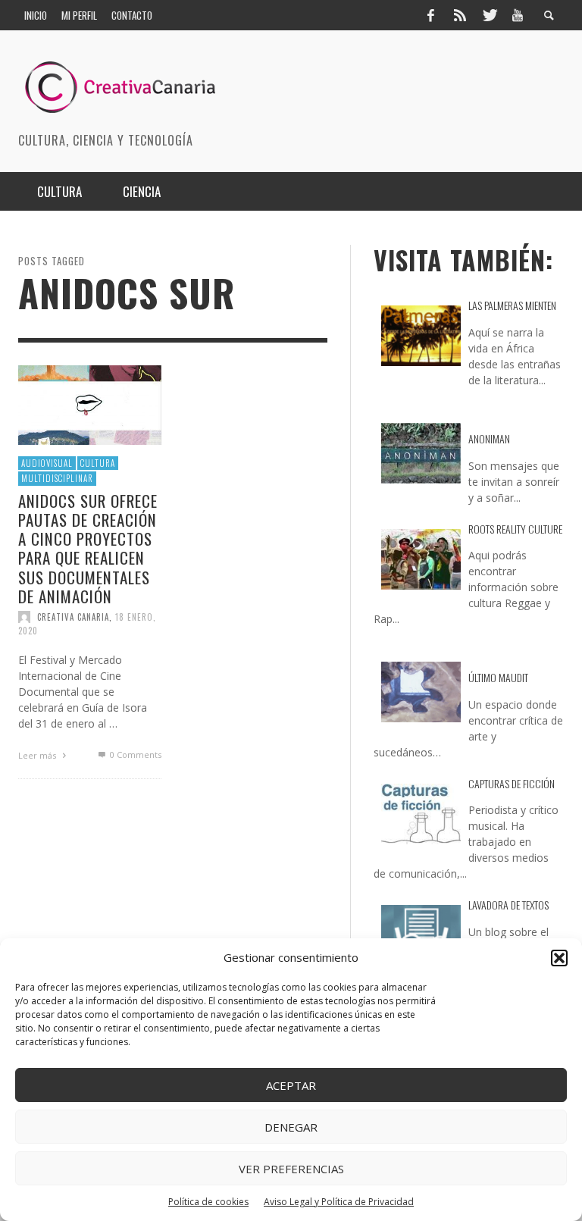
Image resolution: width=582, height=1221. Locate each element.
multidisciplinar (57, 478)
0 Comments (134, 754)
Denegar (291, 1127)
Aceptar (291, 1085)
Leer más (38, 755)
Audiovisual (47, 463)
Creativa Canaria (73, 617)
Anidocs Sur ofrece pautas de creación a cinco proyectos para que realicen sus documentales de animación (88, 548)
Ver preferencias (291, 1168)
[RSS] (460, 15)
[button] (559, 958)
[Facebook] (430, 15)
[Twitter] (488, 15)
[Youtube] (517, 15)
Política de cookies (208, 1201)
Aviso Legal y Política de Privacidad (339, 1201)
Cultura (97, 463)
